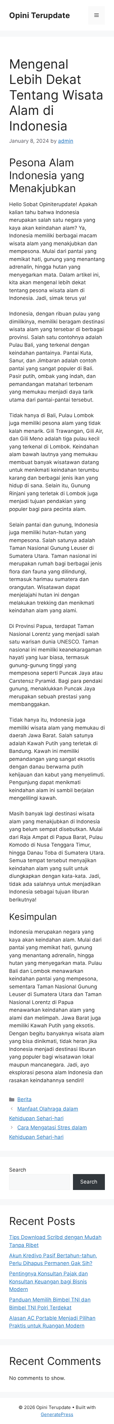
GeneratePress (57, 1414)
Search (17, 1170)
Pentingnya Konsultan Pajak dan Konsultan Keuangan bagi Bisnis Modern (48, 1281)
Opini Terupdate (39, 15)
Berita (24, 1099)
